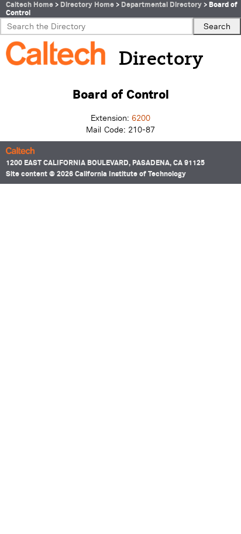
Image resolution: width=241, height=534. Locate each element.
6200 (141, 118)
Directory (161, 59)
